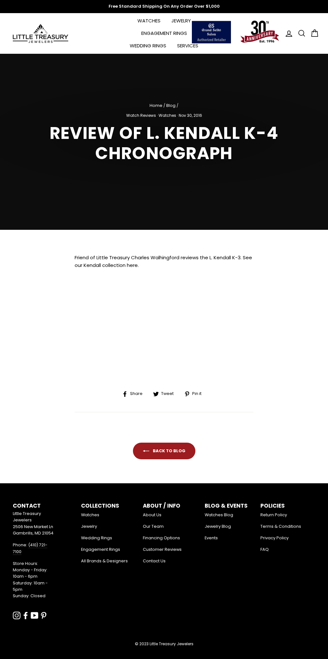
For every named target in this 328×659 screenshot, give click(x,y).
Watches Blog (219, 515)
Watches (148, 20)
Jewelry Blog (218, 526)
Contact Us (154, 561)
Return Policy (273, 515)
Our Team (153, 526)
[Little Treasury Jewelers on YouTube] (34, 615)
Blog (171, 105)
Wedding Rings (148, 45)
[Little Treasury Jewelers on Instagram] (16, 615)
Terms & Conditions (280, 526)
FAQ (264, 549)
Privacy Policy (274, 538)
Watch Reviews (141, 115)
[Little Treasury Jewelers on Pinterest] (43, 615)
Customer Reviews (162, 549)
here (132, 265)
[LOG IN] (287, 33)
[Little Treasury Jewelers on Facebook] (25, 615)
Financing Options (161, 538)
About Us (152, 515)
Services (187, 45)
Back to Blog (168, 450)
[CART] (312, 33)
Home (156, 105)
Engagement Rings (164, 33)
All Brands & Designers (104, 561)
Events (211, 538)
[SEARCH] (299, 33)
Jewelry (181, 20)
